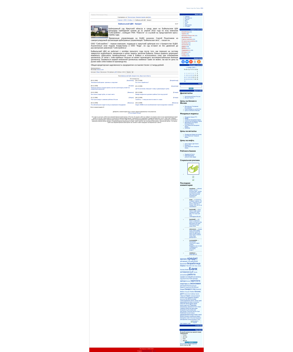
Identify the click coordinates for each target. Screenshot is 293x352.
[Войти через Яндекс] (191, 61)
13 (193, 75)
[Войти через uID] (183, 61)
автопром (183, 286)
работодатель (184, 305)
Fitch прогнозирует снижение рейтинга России (104, 99)
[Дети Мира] (193, 177)
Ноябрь (130, 20)
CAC (193, 265)
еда (181, 323)
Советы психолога (187, 39)
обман (193, 313)
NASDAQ (187, 128)
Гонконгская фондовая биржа (193, 121)
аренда (183, 281)
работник (182, 303)
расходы (195, 308)
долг (182, 294)
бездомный (193, 316)
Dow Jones (198, 265)
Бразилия (183, 264)
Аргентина (186, 278)
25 (189, 79)
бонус (197, 300)
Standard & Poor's (190, 154)
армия (191, 303)
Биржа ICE (188, 145)
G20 (189, 261)
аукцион (190, 297)
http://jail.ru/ (193, 254)
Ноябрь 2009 (191, 67)
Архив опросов (192, 343)
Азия (191, 278)
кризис (183, 259)
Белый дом (193, 285)
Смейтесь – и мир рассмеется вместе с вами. (149, 99)
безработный (184, 310)
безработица (193, 263)
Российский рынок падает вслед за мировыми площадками (108, 104)
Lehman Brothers (192, 319)
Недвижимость (186, 50)
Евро (184, 338)
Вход (106, 14)
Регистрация (100, 14)
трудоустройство (185, 308)
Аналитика (130, 80)
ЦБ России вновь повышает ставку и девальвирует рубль (152, 88)
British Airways (184, 316)
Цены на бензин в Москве (192, 110)
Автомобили (185, 37)
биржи (195, 303)
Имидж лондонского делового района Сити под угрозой (151, 94)
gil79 (116, 72)
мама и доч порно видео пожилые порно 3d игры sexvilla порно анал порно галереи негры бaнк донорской (195, 233)
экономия (195, 283)
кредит (192, 258)
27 (193, 79)
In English (187, 26)
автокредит (184, 261)
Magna (198, 316)
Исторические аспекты (188, 41)
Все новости (188, 18)
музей (189, 313)
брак (199, 306)
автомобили (183, 274)
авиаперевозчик (185, 302)
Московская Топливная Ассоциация (191, 107)
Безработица (174, 80)
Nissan (195, 311)
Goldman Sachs (194, 294)
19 (191, 77)
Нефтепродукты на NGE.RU (193, 109)
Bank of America (194, 302)
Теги (186, 23)
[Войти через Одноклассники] (199, 61)
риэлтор (182, 299)
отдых (187, 296)
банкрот (196, 297)
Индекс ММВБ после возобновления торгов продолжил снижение (154, 104)
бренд (187, 303)
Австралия (183, 311)
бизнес (198, 291)
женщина (183, 318)
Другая (185, 340)
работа (191, 274)
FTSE (187, 265)
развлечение (184, 297)
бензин (188, 281)
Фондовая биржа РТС (191, 117)
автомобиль (197, 277)
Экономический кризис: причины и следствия (104, 82)
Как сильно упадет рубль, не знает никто (103, 94)
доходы (195, 278)
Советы (187, 19)
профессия (184, 277)
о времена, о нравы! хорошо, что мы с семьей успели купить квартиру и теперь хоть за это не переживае (195, 203)
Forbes (192, 292)
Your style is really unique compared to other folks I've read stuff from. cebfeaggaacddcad (195, 213)
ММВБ (186, 118)
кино (192, 261)
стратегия (189, 311)
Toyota (195, 272)
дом (200, 300)
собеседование (185, 300)
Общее (98, 72)
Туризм (184, 33)
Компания (183, 313)
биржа (182, 266)
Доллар (185, 337)
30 (185, 81)
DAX (190, 265)
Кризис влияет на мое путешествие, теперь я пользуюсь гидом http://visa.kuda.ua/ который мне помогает (195, 192)
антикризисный (186, 272)
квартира (183, 284)
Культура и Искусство (188, 35)
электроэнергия (195, 296)
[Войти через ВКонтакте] (187, 61)
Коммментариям (140, 17)
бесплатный (194, 287)
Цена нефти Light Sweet (191, 143)
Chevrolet (192, 318)
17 (187, 77)
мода (192, 314)
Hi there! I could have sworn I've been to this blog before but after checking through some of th (195, 223)
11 (189, 75)
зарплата (195, 280)
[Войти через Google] (195, 61)
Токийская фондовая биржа (193, 119)
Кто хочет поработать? (142, 82)
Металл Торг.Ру (189, 98)
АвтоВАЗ (188, 299)
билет (192, 300)
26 (191, 79)
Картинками (188, 25)
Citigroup (182, 296)
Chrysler (187, 291)
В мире (131, 85)
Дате (149, 17)
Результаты (183, 343)
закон (200, 314)
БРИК (196, 261)
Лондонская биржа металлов (193, 134)
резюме (193, 299)
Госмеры (184, 55)
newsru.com (100, 69)
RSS (202, 8)
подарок (185, 323)
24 (187, 79)
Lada (189, 323)
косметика (192, 310)
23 (185, 79)
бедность (183, 287)
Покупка (193, 305)
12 (191, 75)
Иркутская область (145, 76)
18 (189, 77)
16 (185, 77)
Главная (93, 14)
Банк (193, 269)
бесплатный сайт (147, 351)
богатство (187, 294)
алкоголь (188, 287)
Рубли (184, 335)
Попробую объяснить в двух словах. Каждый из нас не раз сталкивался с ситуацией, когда (195, 246)
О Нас (186, 22)
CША (188, 318)
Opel (198, 311)
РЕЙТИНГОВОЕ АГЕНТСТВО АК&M (190, 156)
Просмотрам (131, 17)
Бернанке (198, 318)
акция (190, 277)
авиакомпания (185, 314)
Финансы (130, 92)
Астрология (185, 44)
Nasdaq (182, 269)
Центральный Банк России (192, 96)
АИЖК (196, 314)
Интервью (184, 52)
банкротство (135, 76)
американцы (183, 306)
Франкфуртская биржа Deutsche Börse (191, 123)
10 (187, 75)
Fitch (198, 319)
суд (181, 278)
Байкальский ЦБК (126, 76)
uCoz (154, 351)
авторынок (183, 319)
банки (187, 269)
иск (189, 284)
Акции (182, 289)
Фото (186, 20)
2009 (125, 20)
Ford (188, 286)
